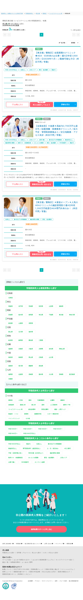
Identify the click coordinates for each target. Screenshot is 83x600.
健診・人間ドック (60, 409)
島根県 (21, 357)
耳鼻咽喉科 (40, 400)
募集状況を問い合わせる (41, 184)
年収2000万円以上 (29, 433)
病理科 (26, 414)
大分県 (51, 374)
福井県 (31, 332)
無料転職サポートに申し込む (41, 529)
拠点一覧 (5, 562)
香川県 (21, 366)
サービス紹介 (7, 559)
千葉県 (51, 315)
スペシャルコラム (67, 569)
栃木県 (21, 315)
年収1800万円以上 (14, 444)
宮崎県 (61, 374)
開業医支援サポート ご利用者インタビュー (17, 574)
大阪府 (31, 349)
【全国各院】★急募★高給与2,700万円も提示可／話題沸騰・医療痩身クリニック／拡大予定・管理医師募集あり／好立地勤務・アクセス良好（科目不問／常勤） (56, 130)
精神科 (10, 400)
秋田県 (41, 306)
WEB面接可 (25, 462)
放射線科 (11, 405)
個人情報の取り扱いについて (32, 543)
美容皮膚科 (44, 409)
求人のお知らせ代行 (49, 571)
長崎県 (31, 374)
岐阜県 (10, 340)
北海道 (10, 297)
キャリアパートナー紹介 (64, 559)
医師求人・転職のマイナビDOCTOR (12, 13)
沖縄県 (10, 379)
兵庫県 (41, 349)
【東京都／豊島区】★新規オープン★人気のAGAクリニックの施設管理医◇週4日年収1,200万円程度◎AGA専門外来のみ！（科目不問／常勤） (56, 207)
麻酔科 (62, 400)
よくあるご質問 (27, 562)
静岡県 (21, 340)
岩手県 (21, 306)
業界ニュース (7, 571)
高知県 (41, 366)
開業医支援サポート (20, 571)
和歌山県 (62, 349)
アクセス (37, 581)
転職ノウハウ (7, 569)
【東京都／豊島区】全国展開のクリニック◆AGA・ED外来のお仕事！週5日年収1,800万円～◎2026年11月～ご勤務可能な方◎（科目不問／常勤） (57, 57)
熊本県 (41, 374)
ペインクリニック (14, 418)
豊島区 (45, 13)
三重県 (41, 340)
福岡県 (10, 374)
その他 (28, 418)
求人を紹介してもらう (41, 105)
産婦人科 (23, 405)
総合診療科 (32, 409)
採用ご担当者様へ (7, 543)
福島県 (61, 306)
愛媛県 (31, 366)
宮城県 (31, 306)
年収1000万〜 (13, 429)
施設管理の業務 (55, 453)
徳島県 (10, 366)
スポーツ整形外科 (53, 414)
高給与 (28, 444)
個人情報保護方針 (74, 581)
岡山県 (31, 357)
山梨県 (21, 323)
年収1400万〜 (42, 429)
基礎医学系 (37, 414)
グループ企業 (63, 581)
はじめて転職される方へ (22, 559)
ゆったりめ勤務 (33, 457)
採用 (56, 581)
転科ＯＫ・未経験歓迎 (15, 457)
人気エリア (63, 457)
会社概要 (30, 581)
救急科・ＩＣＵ (13, 414)
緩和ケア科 (66, 405)
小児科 (21, 400)
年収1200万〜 (27, 429)
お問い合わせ (48, 543)
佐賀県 (21, 374)
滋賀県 (10, 349)
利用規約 (18, 543)
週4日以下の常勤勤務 (55, 444)
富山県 (10, 332)
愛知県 (31, 340)
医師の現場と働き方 (52, 569)
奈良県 (51, 349)
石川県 (21, 332)
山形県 (51, 306)
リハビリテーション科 (55, 13)
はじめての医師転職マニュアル (43, 559)
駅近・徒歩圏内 (49, 457)
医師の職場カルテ (64, 571)
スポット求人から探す (50, 552)
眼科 (30, 400)
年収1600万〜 (57, 429)
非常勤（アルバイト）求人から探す (29, 552)
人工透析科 (53, 405)
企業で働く (11, 462)
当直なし (39, 444)
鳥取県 (10, 357)
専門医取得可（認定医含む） (32, 448)
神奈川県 (72, 315)
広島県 (41, 357)
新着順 (73, 42)
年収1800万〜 (13, 433)
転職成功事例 (15, 562)
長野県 (31, 323)
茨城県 (10, 315)
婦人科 (33, 405)
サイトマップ (59, 543)
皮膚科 (52, 400)
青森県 (10, 306)
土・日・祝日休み (52, 448)
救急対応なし (12, 448)
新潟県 (10, 323)
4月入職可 (67, 448)
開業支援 (69, 543)
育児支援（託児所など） (36, 453)
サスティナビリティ (47, 581)
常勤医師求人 (29, 13)
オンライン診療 (40, 462)
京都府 (21, 349)
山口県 (51, 357)
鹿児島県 (72, 374)
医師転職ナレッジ (37, 569)
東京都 (38, 13)
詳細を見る (65, 104)
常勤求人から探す (8, 552)
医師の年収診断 (34, 571)
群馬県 (31, 315)
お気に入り (18, 105)
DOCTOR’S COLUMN (21, 569)
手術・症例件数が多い (15, 453)
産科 (43, 405)
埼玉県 (41, 315)
